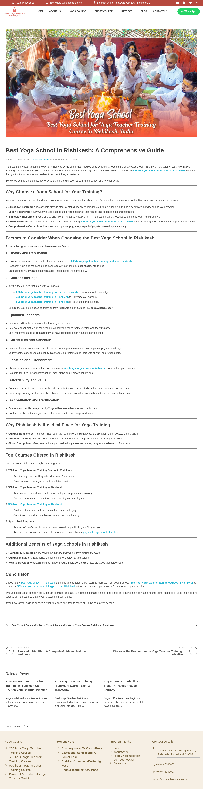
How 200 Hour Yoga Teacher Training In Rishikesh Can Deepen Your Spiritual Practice (26, 686)
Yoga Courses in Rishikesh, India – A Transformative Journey (122, 686)
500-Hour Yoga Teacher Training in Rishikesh (35, 504)
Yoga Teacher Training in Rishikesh (94, 625)
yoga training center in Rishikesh (101, 532)
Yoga (75, 159)
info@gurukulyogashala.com (172, 779)
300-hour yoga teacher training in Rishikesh (106, 221)
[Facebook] (184, 3)
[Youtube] (177, 3)
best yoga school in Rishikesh (38, 582)
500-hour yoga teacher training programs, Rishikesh (46, 586)
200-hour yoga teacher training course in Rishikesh (47, 292)
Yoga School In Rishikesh (60, 625)
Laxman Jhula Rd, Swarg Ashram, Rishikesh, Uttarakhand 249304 (176, 752)
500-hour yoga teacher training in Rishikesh (158, 170)
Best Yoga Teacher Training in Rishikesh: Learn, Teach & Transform (75, 686)
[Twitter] (190, 3)
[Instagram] (197, 3)
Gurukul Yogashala (39, 159)
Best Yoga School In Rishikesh (28, 625)
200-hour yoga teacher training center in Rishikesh (101, 261)
